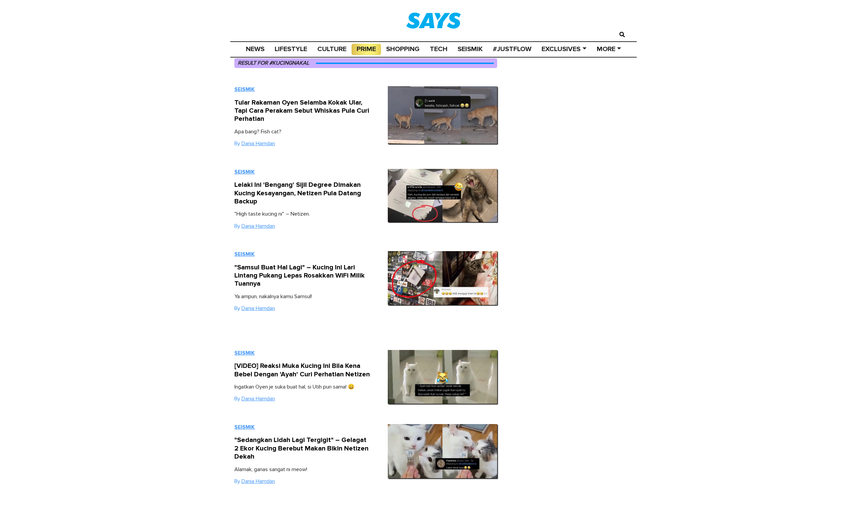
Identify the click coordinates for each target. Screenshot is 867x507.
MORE (606, 49)
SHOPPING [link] (403, 49)
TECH (438, 49)
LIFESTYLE (291, 49)
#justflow (512, 49)
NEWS (255, 49)
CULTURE (331, 49)
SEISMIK (470, 49)
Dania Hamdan (258, 143)
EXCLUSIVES (561, 49)
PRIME (366, 49)
